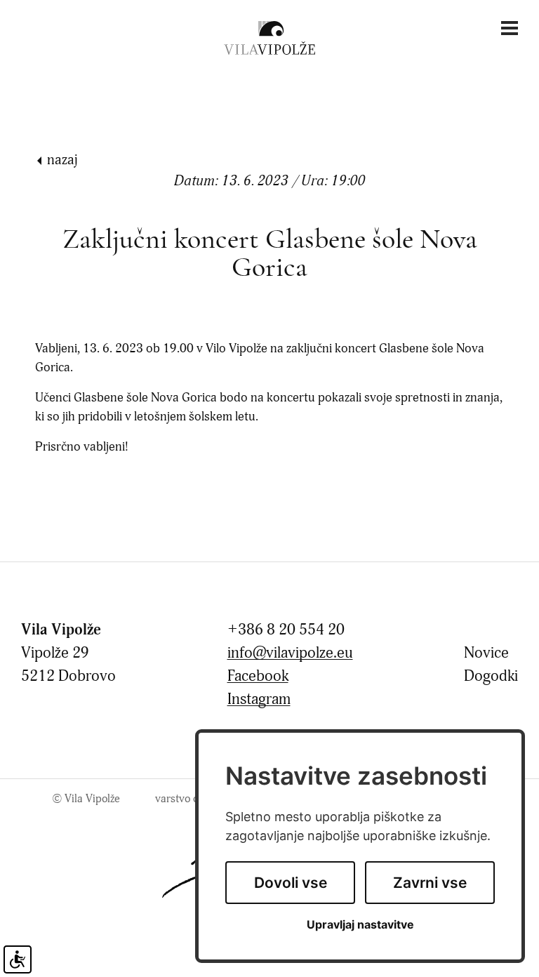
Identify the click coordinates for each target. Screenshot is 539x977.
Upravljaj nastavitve (360, 924)
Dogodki (491, 676)
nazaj (62, 159)
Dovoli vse (290, 882)
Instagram (259, 699)
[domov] (269, 37)
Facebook (257, 676)
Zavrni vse (430, 882)
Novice (486, 653)
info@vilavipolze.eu (290, 653)
